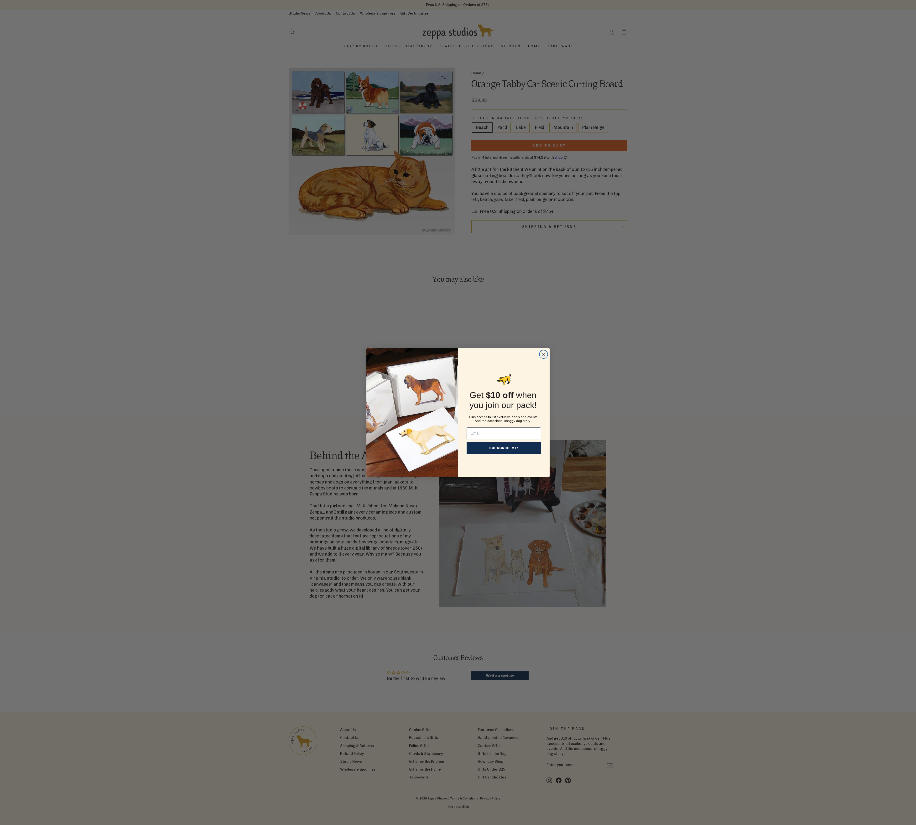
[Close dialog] (543, 354)
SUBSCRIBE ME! (504, 448)
